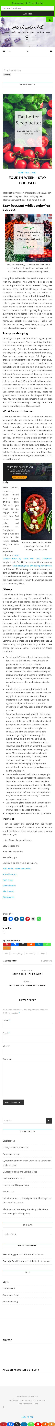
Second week (9, 885)
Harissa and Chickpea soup (16, 1184)
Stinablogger (10, 960)
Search (7, 75)
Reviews (42, 1400)
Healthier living (27, 173)
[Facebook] (15, 944)
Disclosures (8, 896)
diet (6, 953)
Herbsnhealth (27, 27)
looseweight (31, 953)
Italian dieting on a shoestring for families (32, 565)
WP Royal (34, 1396)
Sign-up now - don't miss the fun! (27, 3)
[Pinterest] (7, 944)
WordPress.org (10, 1301)
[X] (23, 944)
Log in (6, 1281)
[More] (7, 948)
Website (7, 1046)
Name (6, 1020)
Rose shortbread (11, 1154)
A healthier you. (10, 874)
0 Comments (46, 960)
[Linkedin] (39, 944)
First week (8, 879)
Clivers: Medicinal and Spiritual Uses (20, 1171)
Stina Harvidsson (25, 1403)
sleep (42, 953)
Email (6, 1033)
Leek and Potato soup (13, 1178)
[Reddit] (31, 944)
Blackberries (9, 1140)
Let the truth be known (33, 1254)
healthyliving (17, 953)
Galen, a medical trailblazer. (16, 1147)
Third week (8, 891)
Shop (36, 1403)
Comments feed (10, 1295)
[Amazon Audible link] (27, 472)
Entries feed (9, 1288)
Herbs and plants (16, 1400)
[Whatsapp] (47, 944)
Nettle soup (8, 1191)
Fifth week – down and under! (17, 868)
